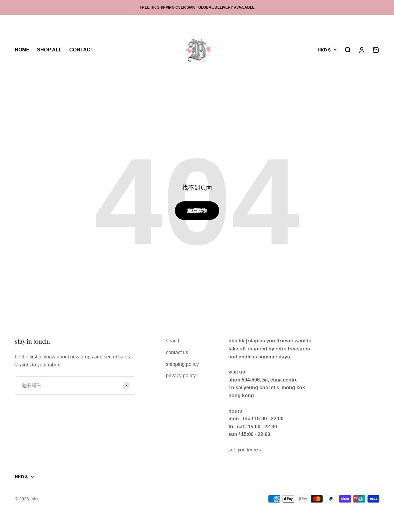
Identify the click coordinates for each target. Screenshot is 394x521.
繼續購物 (197, 210)
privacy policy (181, 375)
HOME (22, 50)
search (173, 340)
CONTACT (81, 50)
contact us (177, 352)
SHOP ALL (49, 50)
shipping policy (182, 364)
